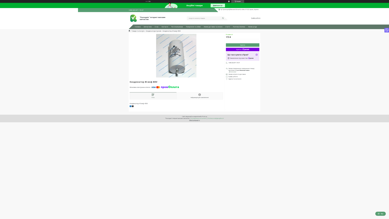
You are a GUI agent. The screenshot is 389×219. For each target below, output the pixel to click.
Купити (242, 45)
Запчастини (148, 26)
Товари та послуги (137, 31)
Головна (138, 26)
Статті (227, 26)
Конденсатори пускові (153, 31)
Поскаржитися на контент (198, 118)
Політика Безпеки (239, 26)
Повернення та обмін (193, 26)
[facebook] (130, 106)
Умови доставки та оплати (213, 26)
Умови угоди (252, 26)
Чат (382, 214)
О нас (157, 26)
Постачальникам (177, 26)
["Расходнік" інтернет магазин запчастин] (133, 18)
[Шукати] (223, 18)
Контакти (165, 26)
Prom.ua (204, 116)
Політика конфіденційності (216, 118)
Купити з (239, 49)
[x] (133, 106)
